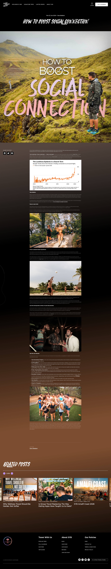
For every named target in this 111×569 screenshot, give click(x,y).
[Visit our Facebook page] (79, 560)
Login (92, 5)
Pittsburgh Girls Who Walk (38, 366)
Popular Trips (42, 541)
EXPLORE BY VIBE (17, 4)
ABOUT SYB (50, 4)
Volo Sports (34, 380)
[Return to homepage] (6, 4)
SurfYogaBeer (35, 362)
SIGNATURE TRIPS (29, 4)
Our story (64, 544)
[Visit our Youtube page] (85, 560)
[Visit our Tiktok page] (89, 560)
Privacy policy (89, 549)
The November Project (37, 359)
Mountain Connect (36, 374)
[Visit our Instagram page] (82, 560)
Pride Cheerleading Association (39, 369)
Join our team (66, 552)
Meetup (78, 376)
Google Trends (75, 154)
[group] (20, 492)
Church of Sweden (36, 383)
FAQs (86, 541)
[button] (3, 470)
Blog (63, 541)
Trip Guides (42, 549)
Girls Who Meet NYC (35, 378)
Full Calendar (43, 544)
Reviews (64, 549)
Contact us (88, 544)
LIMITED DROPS (40, 4)
